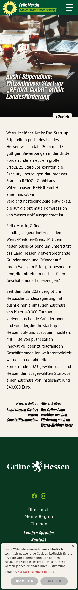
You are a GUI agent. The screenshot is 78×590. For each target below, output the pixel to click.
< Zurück (62, 116)
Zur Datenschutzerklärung (35, 572)
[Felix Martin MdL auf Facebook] (34, 498)
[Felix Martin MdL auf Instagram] (43, 498)
